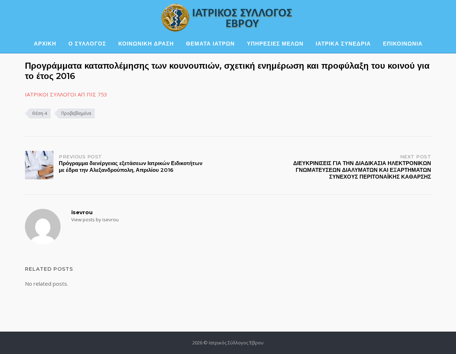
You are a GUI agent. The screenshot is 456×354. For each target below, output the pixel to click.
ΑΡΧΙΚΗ (45, 43)
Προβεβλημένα (76, 113)
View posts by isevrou (95, 219)
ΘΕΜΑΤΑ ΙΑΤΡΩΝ (210, 43)
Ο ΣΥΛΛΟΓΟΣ (87, 43)
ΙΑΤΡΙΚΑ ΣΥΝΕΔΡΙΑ (343, 43)
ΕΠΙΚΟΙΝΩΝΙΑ (403, 43)
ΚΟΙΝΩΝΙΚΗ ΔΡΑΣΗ (146, 43)
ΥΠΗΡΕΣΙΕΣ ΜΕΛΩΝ (275, 43)
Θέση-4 (39, 113)
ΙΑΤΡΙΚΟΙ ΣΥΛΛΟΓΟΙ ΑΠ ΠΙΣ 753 (66, 94)
